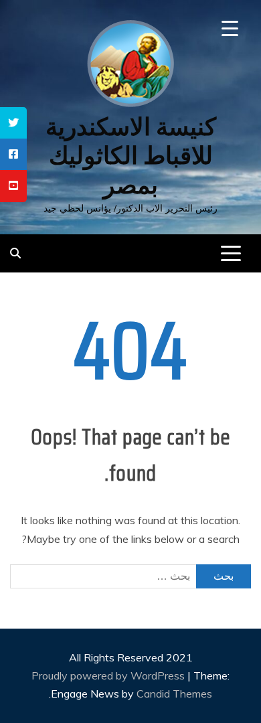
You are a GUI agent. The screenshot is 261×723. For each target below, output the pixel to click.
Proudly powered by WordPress (109, 675)
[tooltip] (13, 123)
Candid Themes (174, 693)
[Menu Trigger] (229, 28)
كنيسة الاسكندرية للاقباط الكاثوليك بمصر (131, 156)
